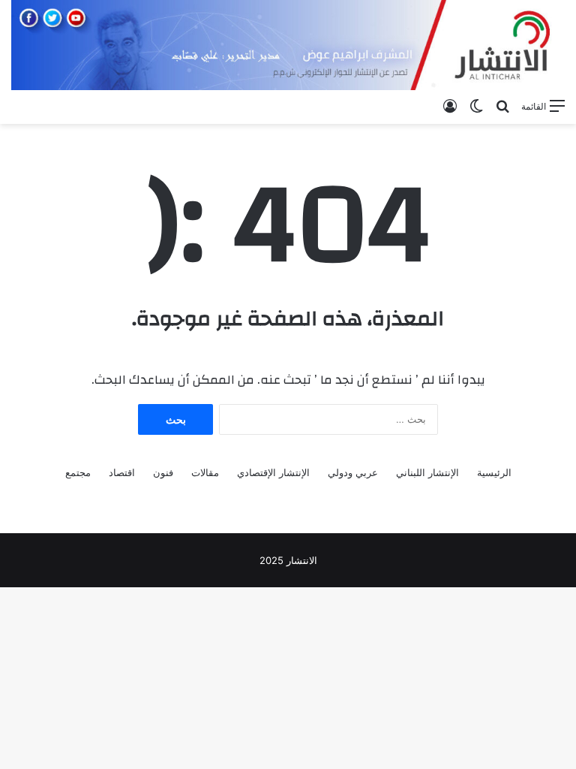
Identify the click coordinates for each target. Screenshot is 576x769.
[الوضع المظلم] (476, 106)
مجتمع (78, 472)
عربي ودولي (353, 472)
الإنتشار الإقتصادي (273, 472)
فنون (163, 472)
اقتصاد (122, 472)
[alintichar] (288, 45)
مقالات (205, 472)
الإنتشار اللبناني (427, 472)
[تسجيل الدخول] (450, 106)
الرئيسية (494, 472)
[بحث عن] (502, 106)
